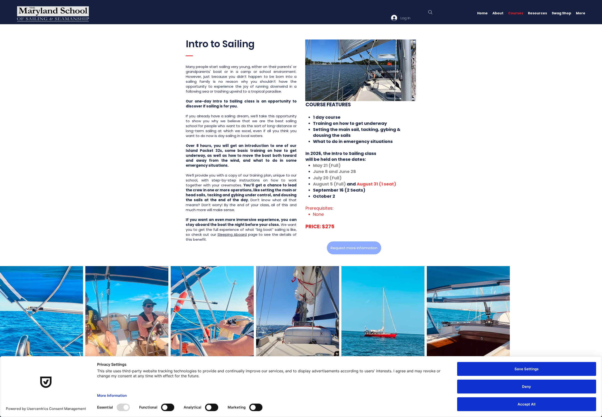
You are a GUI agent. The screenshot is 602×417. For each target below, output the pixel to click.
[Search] (430, 12)
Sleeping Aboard (232, 234)
